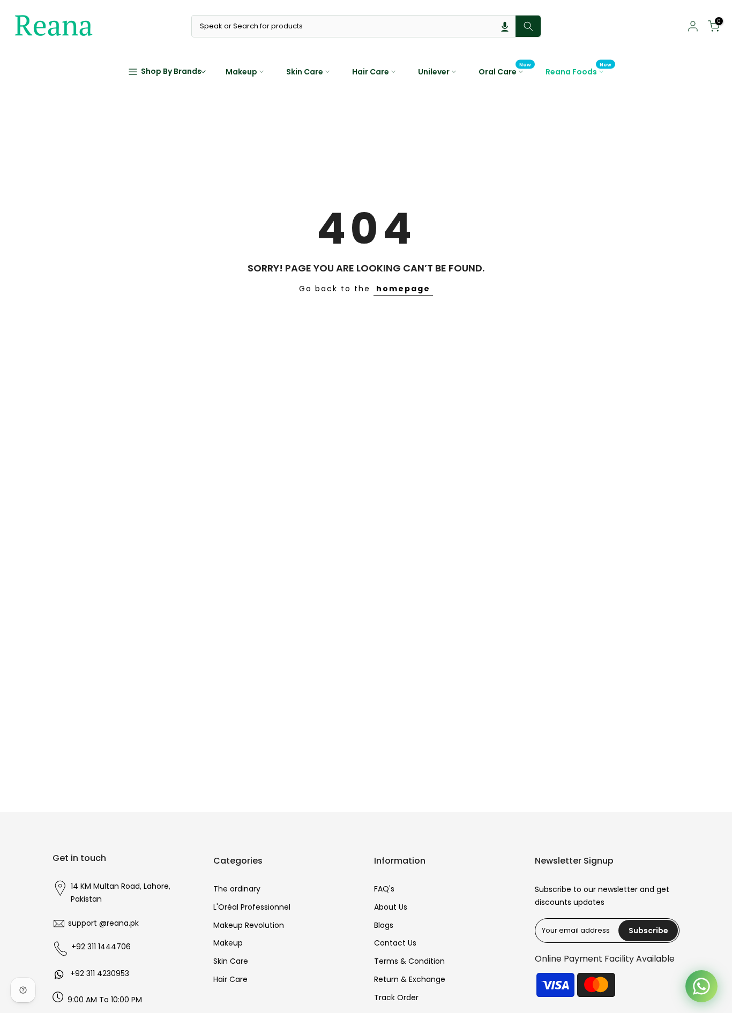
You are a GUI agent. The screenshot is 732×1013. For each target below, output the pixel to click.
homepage (403, 288)
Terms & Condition (409, 961)
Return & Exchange (409, 979)
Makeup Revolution (248, 925)
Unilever (434, 71)
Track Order (396, 997)
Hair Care (370, 71)
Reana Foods (579, 71)
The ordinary (236, 888)
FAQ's (384, 888)
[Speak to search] (505, 26)
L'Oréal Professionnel (251, 907)
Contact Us (395, 943)
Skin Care (304, 71)
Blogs (383, 925)
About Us (390, 907)
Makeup (241, 71)
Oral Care (505, 71)
